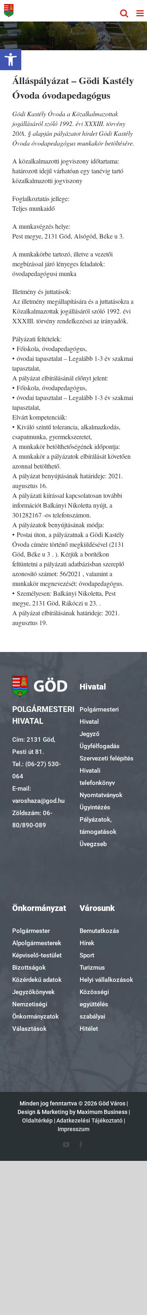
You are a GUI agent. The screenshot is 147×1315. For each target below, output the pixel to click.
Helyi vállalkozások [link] (106, 979)
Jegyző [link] (90, 734)
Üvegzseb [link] (93, 844)
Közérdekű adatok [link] (37, 979)
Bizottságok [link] (29, 967)
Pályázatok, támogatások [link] (98, 825)
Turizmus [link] (92, 967)
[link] (10, 59)
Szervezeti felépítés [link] (107, 758)
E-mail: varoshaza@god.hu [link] (38, 794)
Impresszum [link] (73, 1129)
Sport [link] (87, 955)
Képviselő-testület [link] (37, 955)
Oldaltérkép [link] (37, 1120)
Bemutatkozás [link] (99, 931)
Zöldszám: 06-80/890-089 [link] (32, 819)
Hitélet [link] (89, 1028)
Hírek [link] (87, 943)
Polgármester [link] (31, 931)
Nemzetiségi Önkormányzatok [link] (35, 1010)
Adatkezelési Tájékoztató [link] (89, 1120)
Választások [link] (29, 1028)
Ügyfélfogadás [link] (100, 746)
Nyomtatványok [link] (101, 795)
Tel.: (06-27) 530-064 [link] (36, 770)
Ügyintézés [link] (95, 807)
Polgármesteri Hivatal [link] (99, 715)
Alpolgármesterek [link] (36, 943)
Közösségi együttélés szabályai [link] (94, 1004)
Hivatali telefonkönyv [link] (97, 777)
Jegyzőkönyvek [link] (33, 992)
